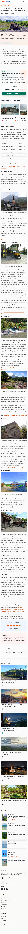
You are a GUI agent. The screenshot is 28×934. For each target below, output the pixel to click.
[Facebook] (14, 652)
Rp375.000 (13, 828)
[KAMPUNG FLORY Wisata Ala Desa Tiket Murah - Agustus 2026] (14, 792)
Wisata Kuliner (4, 902)
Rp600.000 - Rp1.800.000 (15, 856)
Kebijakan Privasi (5, 922)
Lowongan (3, 924)
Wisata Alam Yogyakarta (7, 648)
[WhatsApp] (6, 652)
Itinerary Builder (4, 897)
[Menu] (26, 1)
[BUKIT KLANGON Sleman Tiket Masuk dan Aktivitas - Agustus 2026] (14, 672)
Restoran (3, 906)
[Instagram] (7, 889)
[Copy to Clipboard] (3, 652)
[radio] (8, 626)
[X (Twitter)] (18, 652)
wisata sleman (19, 648)
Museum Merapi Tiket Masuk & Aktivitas (14, 467)
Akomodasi (3, 908)
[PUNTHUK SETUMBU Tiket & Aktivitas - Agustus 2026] (14, 744)
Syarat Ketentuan (5, 926)
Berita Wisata (4, 904)
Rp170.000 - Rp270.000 (15, 837)
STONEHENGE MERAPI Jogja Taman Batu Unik (15, 415)
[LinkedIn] (25, 652)
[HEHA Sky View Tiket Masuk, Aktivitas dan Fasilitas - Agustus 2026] (14, 768)
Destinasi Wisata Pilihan (6, 900)
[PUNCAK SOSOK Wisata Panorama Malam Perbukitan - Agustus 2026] (14, 696)
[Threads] (10, 652)
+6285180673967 (9, 879)
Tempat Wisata (4, 899)
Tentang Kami (4, 916)
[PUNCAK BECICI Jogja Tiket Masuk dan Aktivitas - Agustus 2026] (14, 720)
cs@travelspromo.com (10, 883)
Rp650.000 (13, 819)
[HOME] (1, 5)
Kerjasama (3, 920)
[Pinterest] (21, 652)
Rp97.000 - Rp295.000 (15, 847)
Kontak (2, 918)
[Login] (23, 1)
